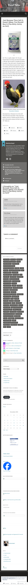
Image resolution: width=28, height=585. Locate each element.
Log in (5, 555)
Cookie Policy (4, 579)
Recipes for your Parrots (10, 167)
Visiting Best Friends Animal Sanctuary (10, 322)
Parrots (11, 442)
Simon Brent (8, 342)
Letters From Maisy (7, 296)
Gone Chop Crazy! (14, 350)
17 (20, 422)
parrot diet (11, 300)
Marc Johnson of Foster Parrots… (14, 343)
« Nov (4, 430)
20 (7, 425)
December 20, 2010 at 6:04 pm (10, 214)
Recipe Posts (6, 380)
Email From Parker (7, 283)
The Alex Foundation (7, 320)
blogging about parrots (7, 274)
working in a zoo (14, 324)
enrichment (14, 283)
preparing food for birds (10, 173)
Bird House (6, 270)
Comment (19, 248)
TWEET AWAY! (6, 453)
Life (13, 442)
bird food (12, 169)
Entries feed (6, 557)
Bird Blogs (7, 169)
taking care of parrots (19, 318)
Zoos (4, 326)
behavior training (15, 263)
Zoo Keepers (20, 324)
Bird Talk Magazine (7, 272)
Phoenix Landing (7, 307)
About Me (6, 376)
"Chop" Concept (6, 259)
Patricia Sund (17, 171)
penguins (20, 305)
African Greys (19, 259)
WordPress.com (7, 561)
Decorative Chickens (14, 111)
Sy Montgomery (11, 318)
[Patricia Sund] (7, 469)
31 (20, 428)
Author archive (7, 159)
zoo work (8, 326)
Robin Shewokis (20, 311)
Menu (2, 14)
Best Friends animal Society (8, 268)
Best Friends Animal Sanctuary (9, 265)
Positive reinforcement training (16, 307)
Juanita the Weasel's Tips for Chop (10, 294)
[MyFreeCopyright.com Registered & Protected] (13, 534)
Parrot (12, 298)
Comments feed (7, 559)
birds (22, 270)
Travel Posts (6, 382)
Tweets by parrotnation (8, 456)
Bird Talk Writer (15, 272)
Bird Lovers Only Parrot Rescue (14, 270)
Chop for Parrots (13, 276)
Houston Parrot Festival (8, 287)
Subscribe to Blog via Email (10, 387)
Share (4, 406)
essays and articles (7, 285)
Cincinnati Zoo (20, 276)
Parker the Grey (6, 298)
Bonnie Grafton (15, 274)
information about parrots (17, 287)
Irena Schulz (6, 289)
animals (18, 261)
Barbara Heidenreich (7, 263)
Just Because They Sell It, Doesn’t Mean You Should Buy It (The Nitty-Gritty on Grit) (13, 23)
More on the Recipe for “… (17, 345)
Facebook (13, 285)
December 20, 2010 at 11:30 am (10, 201)
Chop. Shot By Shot (18, 353)
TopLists (5, 567)
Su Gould (5, 318)
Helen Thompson (9, 348)
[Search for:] (14, 360)
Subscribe (7, 397)
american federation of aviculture (9, 261)
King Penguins (20, 294)
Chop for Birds (6, 276)
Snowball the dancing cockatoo (9, 313)
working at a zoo (6, 324)
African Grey (13, 259)
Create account (7, 553)
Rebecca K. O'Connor (17, 309)
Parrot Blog (18, 170)
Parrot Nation (14, 5)
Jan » (7, 430)
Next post (7, 180)
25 (23, 425)
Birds (15, 442)
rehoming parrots (13, 311)
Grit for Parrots (12, 170)
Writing (17, 167)
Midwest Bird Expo (15, 296)
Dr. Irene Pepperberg (7, 281)
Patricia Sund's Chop (13, 305)
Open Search (25, 14)
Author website (10, 159)
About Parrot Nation (8, 378)
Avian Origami (17, 348)
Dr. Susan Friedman (16, 281)
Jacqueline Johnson (13, 289)
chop (21, 274)
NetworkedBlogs (13, 438)
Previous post (8, 178)
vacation (14, 320)
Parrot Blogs (6, 300)
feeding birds (19, 285)
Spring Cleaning (18, 313)
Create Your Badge (6, 471)
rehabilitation (6, 311)
